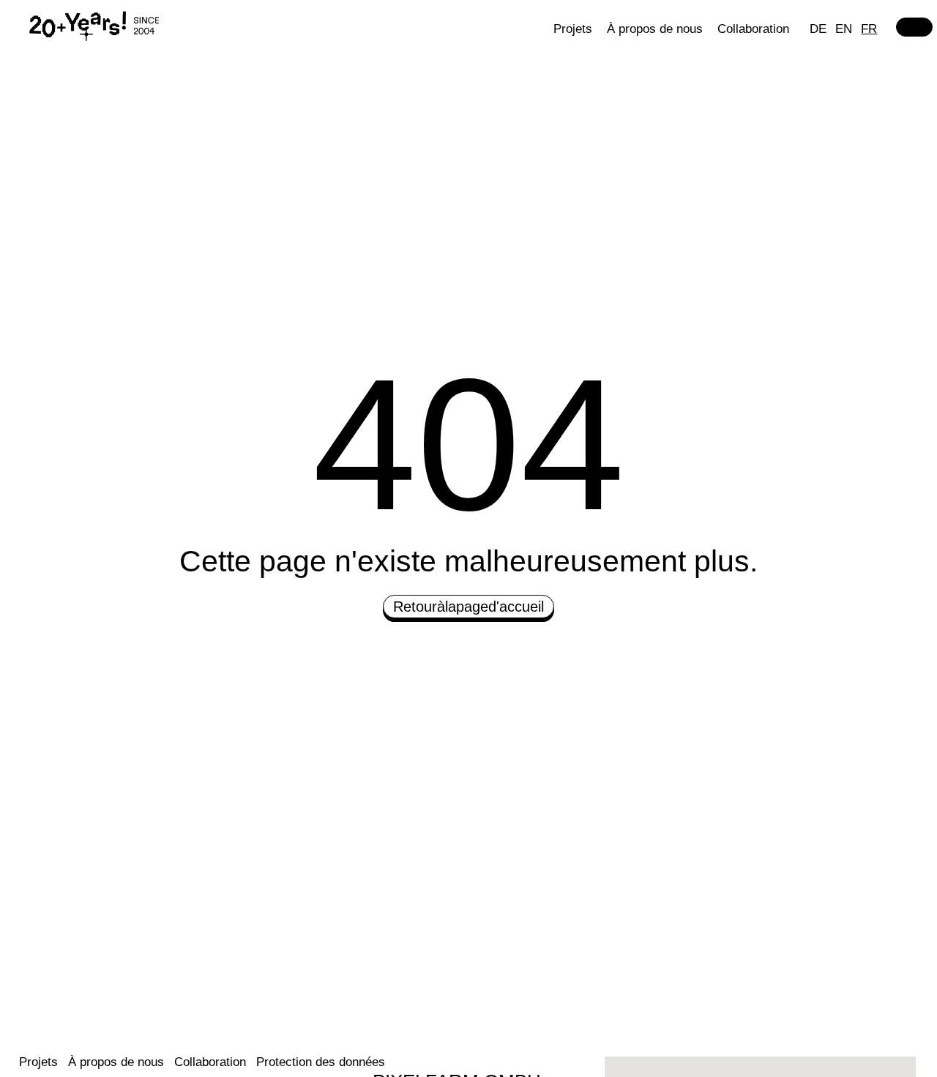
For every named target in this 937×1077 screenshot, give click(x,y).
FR (869, 29)
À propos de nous (655, 29)
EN (843, 29)
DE (818, 29)
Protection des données (320, 1062)
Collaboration (753, 29)
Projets (572, 29)
